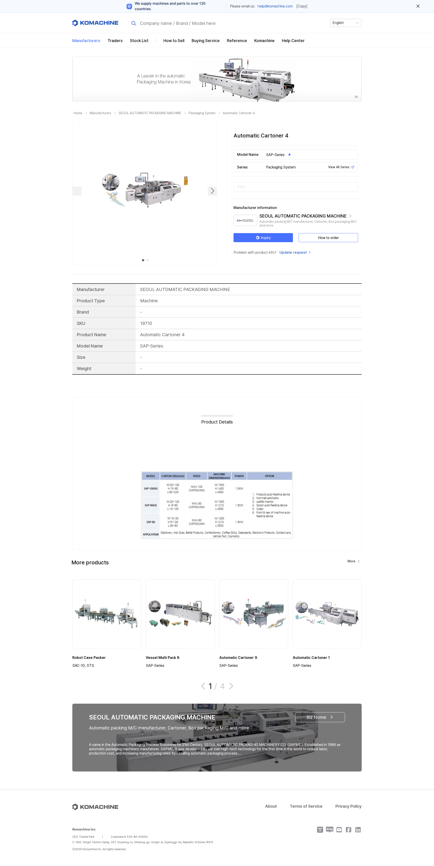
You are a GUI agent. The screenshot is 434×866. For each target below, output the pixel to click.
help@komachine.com (275, 6)
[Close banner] (418, 6)
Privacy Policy (348, 806)
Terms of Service (306, 806)
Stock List (139, 40)
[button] (422, 827)
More (351, 561)
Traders (115, 40)
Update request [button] (293, 252)
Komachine (264, 40)
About (271, 806)
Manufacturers (86, 40)
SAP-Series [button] (275, 155)
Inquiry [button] (266, 238)
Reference (237, 40)
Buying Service (206, 40)
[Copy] (301, 6)
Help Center (293, 40)
